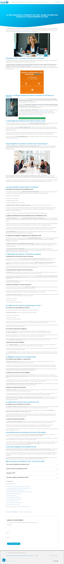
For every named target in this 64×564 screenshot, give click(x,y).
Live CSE (7, 552)
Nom (8, 532)
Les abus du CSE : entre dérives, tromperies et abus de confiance (18, 486)
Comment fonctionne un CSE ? (12, 500)
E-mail (8, 537)
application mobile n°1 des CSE (23, 31)
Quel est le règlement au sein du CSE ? (13, 497)
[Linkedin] (55, 561)
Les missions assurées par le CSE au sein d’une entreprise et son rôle (19, 488)
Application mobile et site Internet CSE (19, 2)
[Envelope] (57, 561)
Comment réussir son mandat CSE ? (13, 504)
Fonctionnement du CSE (25, 506)
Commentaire (9, 524)
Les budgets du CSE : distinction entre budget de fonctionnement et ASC (20, 491)
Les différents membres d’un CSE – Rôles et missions (16, 489)
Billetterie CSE (30, 2)
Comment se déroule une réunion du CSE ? (14, 502)
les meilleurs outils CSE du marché (41, 111)
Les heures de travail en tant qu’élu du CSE (14, 498)
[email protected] (55, 555)
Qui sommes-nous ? (39, 2)
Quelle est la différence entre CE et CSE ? (14, 493)
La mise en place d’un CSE (11, 495)
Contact (45, 2)
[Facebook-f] (53, 561)
